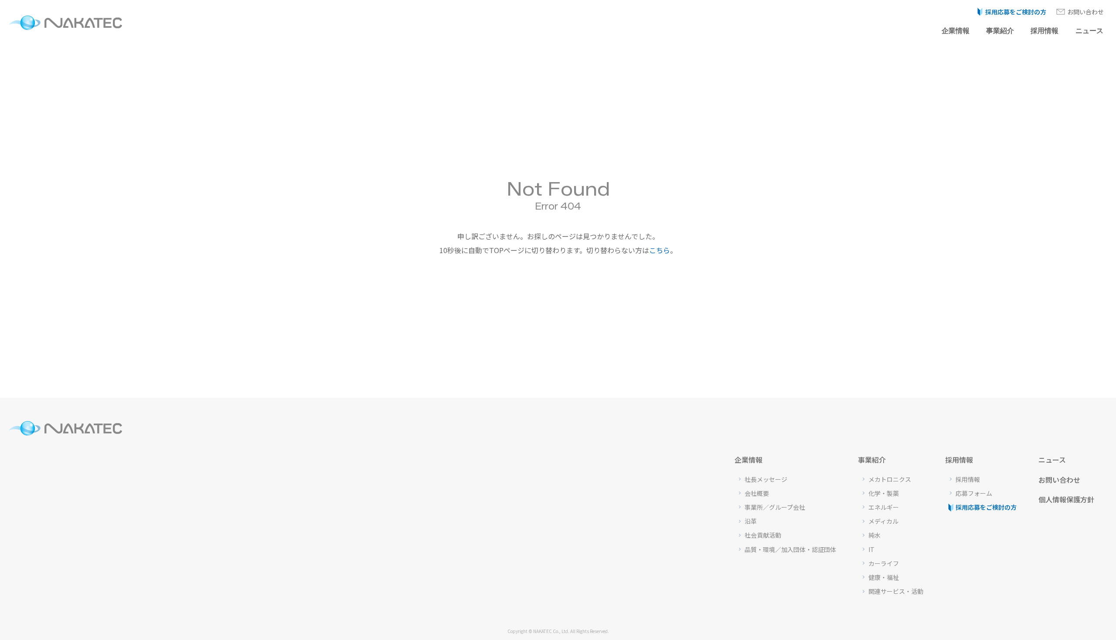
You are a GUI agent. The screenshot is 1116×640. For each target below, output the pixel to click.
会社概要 (757, 493)
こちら (659, 250)
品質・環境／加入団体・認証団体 (790, 549)
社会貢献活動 (763, 535)
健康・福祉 (883, 577)
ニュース (1089, 30)
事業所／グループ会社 (775, 507)
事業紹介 (1000, 30)
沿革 (751, 521)
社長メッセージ (766, 479)
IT (871, 549)
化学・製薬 (883, 493)
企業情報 (956, 30)
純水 (874, 535)
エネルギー (883, 507)
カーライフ (883, 563)
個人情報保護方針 (1066, 499)
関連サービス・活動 (895, 591)
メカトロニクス (889, 479)
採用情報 (1044, 30)
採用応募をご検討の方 (1015, 11)
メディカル (883, 521)
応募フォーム (974, 493)
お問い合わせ (1085, 11)
